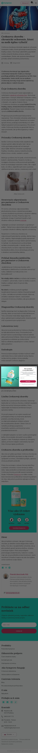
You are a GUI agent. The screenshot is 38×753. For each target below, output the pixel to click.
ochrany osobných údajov (29, 383)
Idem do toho (28, 381)
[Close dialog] (35, 367)
